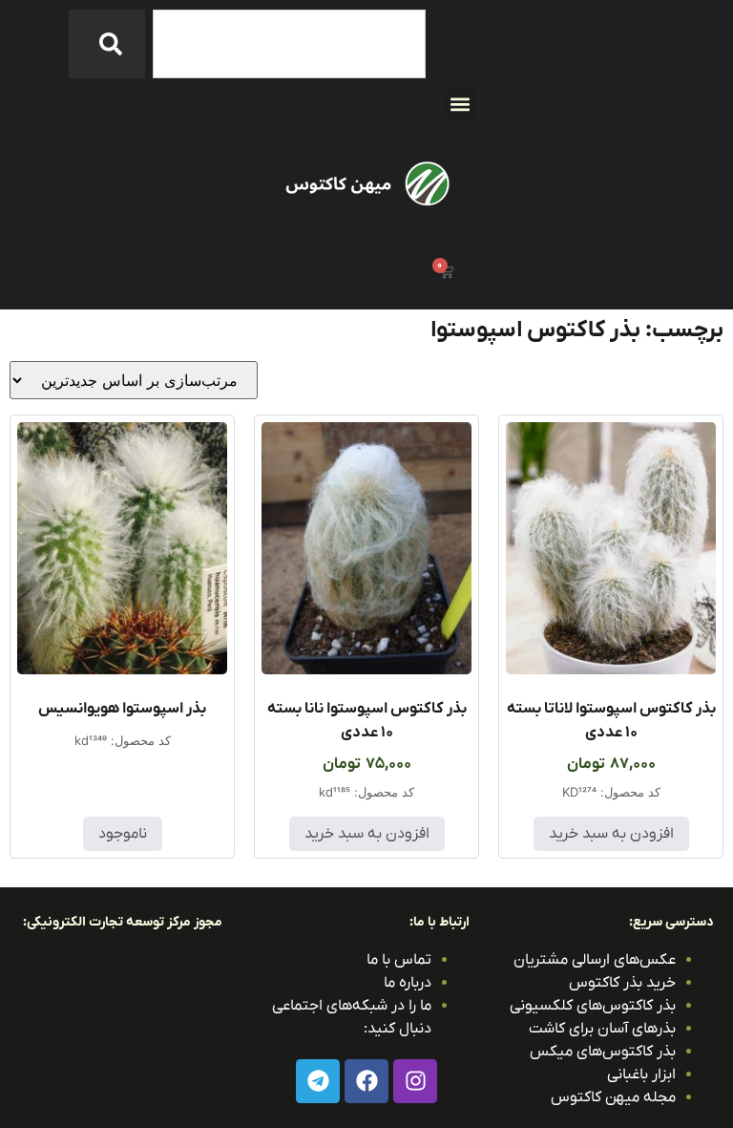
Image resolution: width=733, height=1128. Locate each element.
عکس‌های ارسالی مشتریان (594, 959)
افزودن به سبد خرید (611, 833)
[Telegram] (318, 1081)
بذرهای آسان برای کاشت (602, 1028)
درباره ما (407, 982)
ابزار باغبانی (641, 1074)
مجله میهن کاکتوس (613, 1097)
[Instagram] (415, 1081)
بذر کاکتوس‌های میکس (603, 1051)
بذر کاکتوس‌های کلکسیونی (593, 1005)
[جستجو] (107, 44)
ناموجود (122, 833)
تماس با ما (398, 959)
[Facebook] (366, 1081)
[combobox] (289, 44)
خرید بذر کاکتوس (622, 982)
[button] (460, 103)
